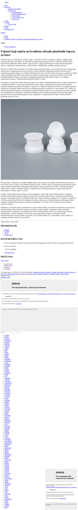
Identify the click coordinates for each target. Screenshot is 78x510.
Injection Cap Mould (14, 9)
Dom (6, 5)
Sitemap (47, 272)
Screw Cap (15, 19)
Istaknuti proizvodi (39, 272)
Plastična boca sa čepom (34, 274)
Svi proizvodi (65, 274)
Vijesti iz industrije (10, 47)
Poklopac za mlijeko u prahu (51, 274)
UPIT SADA (5, 260)
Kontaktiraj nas (9, 29)
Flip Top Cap (16, 16)
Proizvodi (7, 7)
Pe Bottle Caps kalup (57, 272)
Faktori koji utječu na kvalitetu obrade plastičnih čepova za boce (24, 39)
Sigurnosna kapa (17, 12)
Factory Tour (12, 24)
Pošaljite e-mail (5, 277)
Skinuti (7, 26)
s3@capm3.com (9, 252)
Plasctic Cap (12, 10)
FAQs (6, 28)
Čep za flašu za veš (18, 17)
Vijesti (6, 21)
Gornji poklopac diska (18, 14)
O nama (7, 22)
